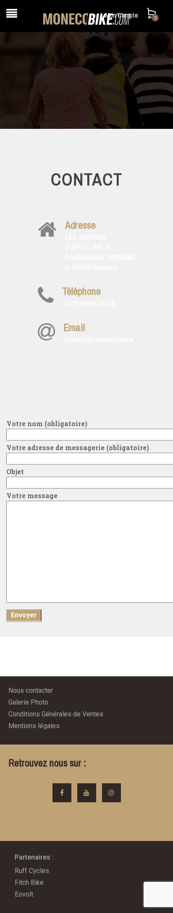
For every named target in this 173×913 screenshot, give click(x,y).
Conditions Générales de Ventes (55, 714)
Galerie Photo (28, 702)
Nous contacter (30, 690)
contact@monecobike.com (106, 340)
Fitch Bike (29, 882)
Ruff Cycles (32, 871)
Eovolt (24, 894)
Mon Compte (121, 15)
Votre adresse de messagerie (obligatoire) (77, 447)
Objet (15, 471)
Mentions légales (34, 726)
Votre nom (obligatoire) (46, 423)
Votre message (32, 495)
